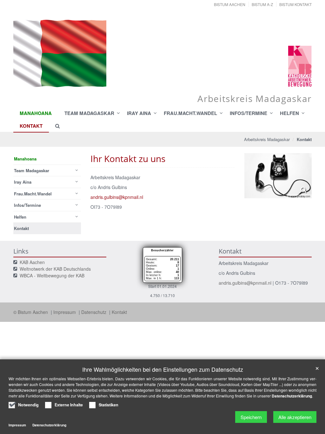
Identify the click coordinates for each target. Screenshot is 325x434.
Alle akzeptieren (294, 417)
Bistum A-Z (262, 4)
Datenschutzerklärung (292, 396)
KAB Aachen (32, 262)
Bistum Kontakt (295, 4)
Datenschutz (94, 312)
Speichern (251, 417)
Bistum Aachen (229, 4)
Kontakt (119, 312)
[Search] (54, 126)
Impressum (65, 312)
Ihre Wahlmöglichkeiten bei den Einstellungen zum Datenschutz (162, 369)
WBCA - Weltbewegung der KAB (52, 275)
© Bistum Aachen (31, 312)
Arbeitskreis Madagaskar (267, 139)
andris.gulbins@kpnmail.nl (116, 197)
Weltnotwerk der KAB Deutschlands (55, 269)
